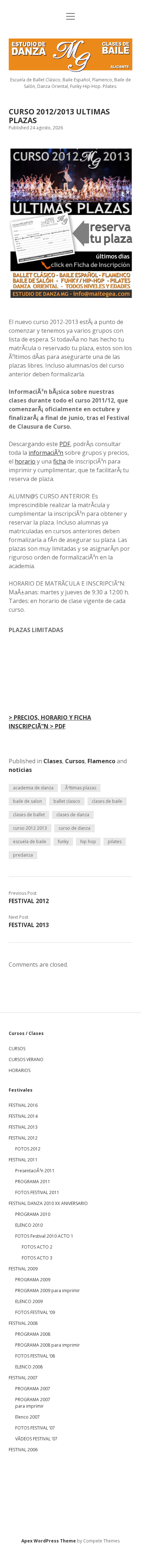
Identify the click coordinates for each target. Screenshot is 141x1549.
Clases (52, 761)
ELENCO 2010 (29, 1225)
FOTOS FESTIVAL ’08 (35, 1356)
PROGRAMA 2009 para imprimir (47, 1290)
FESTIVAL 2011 (23, 1160)
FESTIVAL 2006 (23, 1450)
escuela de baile (29, 841)
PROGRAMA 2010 (32, 1214)
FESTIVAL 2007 (23, 1378)
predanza (23, 855)
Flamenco (101, 761)
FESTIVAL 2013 (29, 925)
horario (25, 461)
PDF (64, 444)
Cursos (75, 761)
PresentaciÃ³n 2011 (35, 1171)
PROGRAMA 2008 (32, 1334)
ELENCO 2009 (29, 1301)
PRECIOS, (25, 717)
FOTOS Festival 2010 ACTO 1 (44, 1236)
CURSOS (17, 1049)
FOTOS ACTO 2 (37, 1247)
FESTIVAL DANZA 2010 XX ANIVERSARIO (48, 1203)
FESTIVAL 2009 (23, 1269)
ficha (59, 461)
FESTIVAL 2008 (23, 1323)
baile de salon (27, 801)
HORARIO (55, 717)
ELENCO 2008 (29, 1367)
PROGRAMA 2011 (32, 1181)
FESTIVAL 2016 (23, 1105)
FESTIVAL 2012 (29, 901)
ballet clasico (67, 801)
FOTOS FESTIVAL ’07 (35, 1428)
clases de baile (107, 801)
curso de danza (74, 828)
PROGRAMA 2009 (32, 1280)
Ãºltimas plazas (80, 788)
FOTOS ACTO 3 (37, 1258)
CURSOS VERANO (26, 1059)
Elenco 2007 (27, 1417)
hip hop (88, 841)
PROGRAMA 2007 (32, 1389)
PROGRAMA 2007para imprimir (32, 1402)
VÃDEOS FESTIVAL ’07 (36, 1439)
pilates (114, 841)
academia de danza (33, 788)
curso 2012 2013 (30, 828)
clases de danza (72, 815)
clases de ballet (29, 815)
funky (63, 841)
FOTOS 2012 (27, 1149)
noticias (20, 770)
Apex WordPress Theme (48, 1541)
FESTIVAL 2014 (23, 1116)
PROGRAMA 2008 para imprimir (47, 1345)
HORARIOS (19, 1070)
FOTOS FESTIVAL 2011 (37, 1192)
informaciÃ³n (46, 453)
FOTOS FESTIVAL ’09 (35, 1312)
